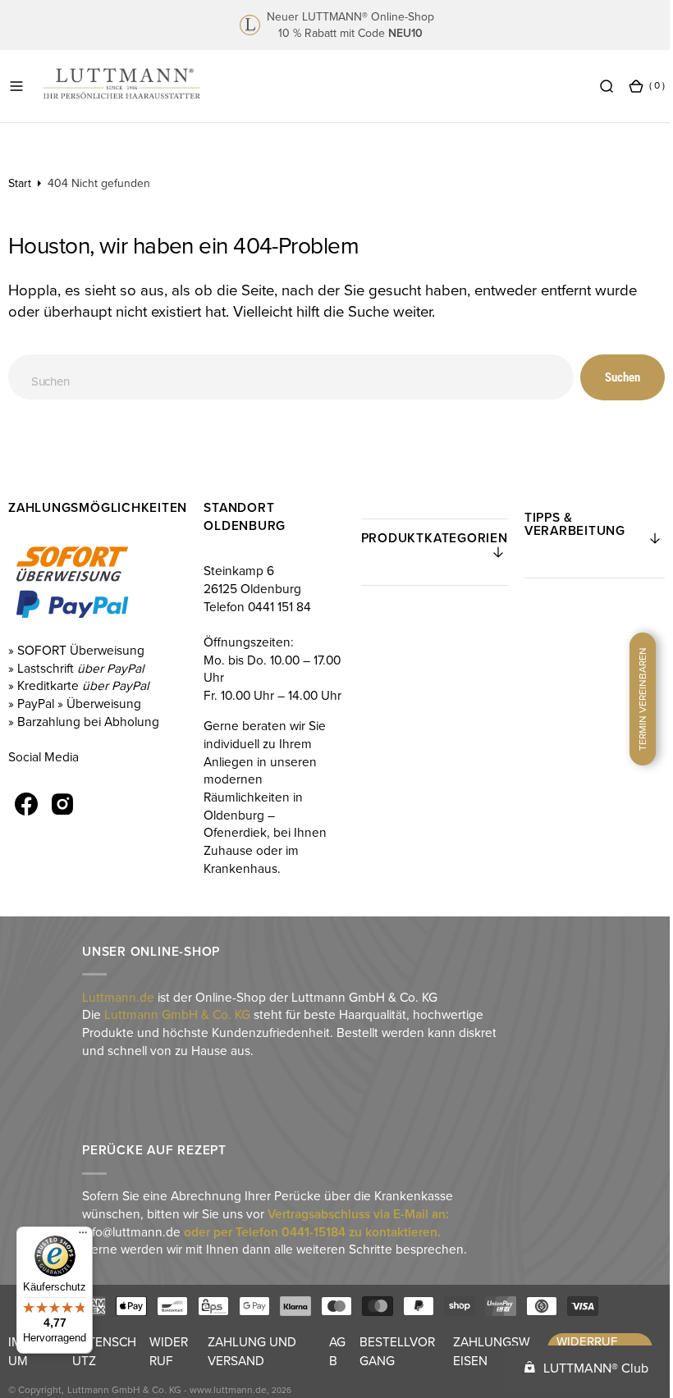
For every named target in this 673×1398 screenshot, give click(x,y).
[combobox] (284, 377)
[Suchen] (594, 85)
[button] (16, 85)
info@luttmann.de (130, 1249)
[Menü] (83, 1236)
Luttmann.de (117, 1014)
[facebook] (26, 804)
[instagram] (62, 804)
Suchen (610, 377)
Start (19, 183)
